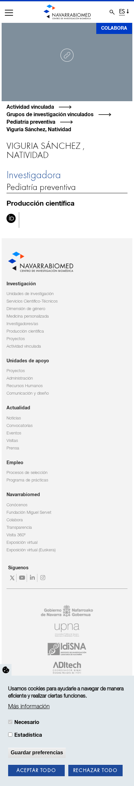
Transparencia (19, 528)
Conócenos (17, 505)
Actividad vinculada (30, 107)
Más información (29, 707)
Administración (20, 378)
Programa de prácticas (27, 480)
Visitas (12, 441)
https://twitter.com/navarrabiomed (12, 578)
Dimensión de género (26, 309)
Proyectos (16, 339)
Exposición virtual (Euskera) (31, 550)
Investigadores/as (22, 324)
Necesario (26, 722)
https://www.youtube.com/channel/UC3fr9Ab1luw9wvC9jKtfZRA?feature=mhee (23, 578)
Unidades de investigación (30, 294)
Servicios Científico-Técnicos (32, 301)
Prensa (13, 448)
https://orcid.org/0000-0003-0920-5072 (11, 220)
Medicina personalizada (28, 316)
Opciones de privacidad (6, 670)
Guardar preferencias (37, 752)
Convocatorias (20, 426)
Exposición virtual (22, 543)
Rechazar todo (95, 770)
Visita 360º (16, 535)
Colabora (114, 28)
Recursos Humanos (25, 386)
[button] (9, 13)
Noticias (14, 418)
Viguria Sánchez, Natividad (39, 129)
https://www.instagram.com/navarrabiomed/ (43, 578)
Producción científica (25, 331)
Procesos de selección (27, 473)
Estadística (28, 735)
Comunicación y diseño (28, 393)
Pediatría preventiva (31, 122)
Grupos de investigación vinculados (50, 114)
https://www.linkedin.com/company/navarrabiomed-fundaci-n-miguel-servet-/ (33, 578)
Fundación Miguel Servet (29, 513)
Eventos (14, 433)
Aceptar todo (36, 770)
